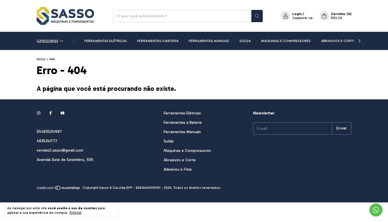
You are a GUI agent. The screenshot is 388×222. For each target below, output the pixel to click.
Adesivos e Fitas (178, 169)
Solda (245, 41)
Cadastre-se (302, 18)
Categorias (47, 41)
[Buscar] (257, 16)
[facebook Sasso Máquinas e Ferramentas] (51, 113)
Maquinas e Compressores (286, 41)
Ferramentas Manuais (209, 41)
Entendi (76, 213)
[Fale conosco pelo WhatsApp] (376, 210)
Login (297, 14)
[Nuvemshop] (59, 189)
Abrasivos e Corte (338, 41)
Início (41, 59)
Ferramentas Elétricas (105, 41)
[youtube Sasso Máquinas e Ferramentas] (62, 113)
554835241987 (49, 131)
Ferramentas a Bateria (158, 41)
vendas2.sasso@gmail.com (60, 150)
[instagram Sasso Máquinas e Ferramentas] (39, 113)
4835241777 (47, 141)
